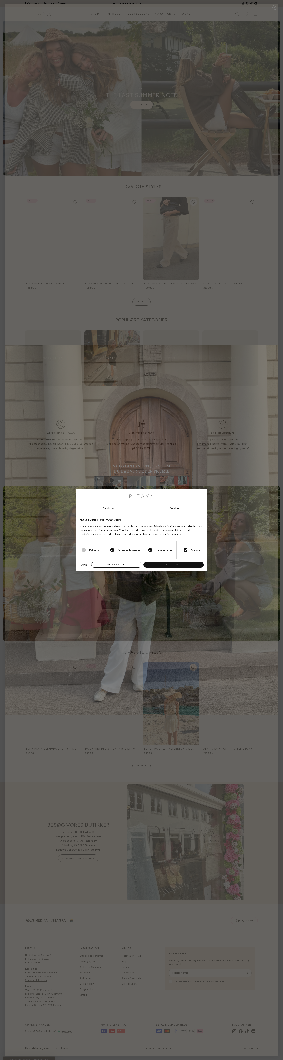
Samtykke (109, 508)
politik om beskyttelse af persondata (160, 534)
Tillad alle (173, 565)
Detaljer (174, 508)
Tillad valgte (116, 565)
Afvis (84, 564)
